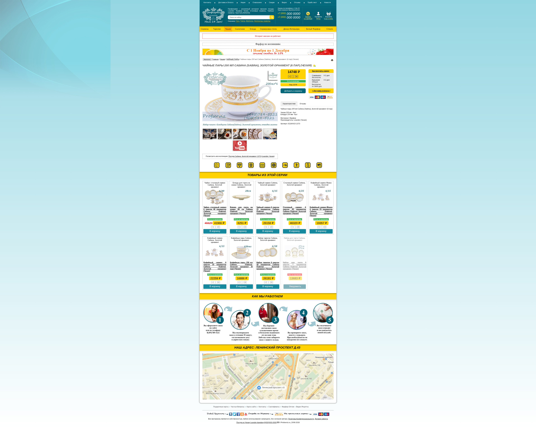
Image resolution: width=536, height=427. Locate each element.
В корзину (215, 231)
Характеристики (289, 104)
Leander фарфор (257, 423)
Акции (243, 2)
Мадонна (249, 21)
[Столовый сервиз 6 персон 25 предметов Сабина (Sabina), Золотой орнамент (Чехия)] (294, 204)
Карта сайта (251, 407)
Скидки (272, 2)
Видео (284, 2)
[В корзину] (328, 15)
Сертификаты (274, 407)
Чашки (222, 59)
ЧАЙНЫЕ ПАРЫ (232, 59)
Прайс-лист (312, 2)
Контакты (207, 2)
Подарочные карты (221, 407)
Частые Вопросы (237, 407)
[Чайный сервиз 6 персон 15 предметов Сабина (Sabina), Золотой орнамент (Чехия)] (267, 204)
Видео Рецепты (302, 407)
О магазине (257, 2)
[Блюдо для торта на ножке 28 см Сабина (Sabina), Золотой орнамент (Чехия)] (241, 204)
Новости (327, 2)
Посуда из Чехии (243, 423)
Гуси (237, 21)
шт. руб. (328, 19)
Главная (215, 59)
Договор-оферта (321, 419)
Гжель (242, 21)
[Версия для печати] (332, 61)
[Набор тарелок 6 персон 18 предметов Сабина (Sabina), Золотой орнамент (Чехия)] (267, 260)
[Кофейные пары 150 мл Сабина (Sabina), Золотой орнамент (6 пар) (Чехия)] (241, 260)
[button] (296, 76)
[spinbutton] (293, 76)
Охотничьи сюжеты (262, 21)
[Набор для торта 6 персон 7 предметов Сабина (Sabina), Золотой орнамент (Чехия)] (294, 260)
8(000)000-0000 (270, 423)
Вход (318, 19)
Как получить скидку (320, 71)
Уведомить (295, 286)
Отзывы (297, 2)
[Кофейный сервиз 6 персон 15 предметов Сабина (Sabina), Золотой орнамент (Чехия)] (214, 260)
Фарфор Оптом (288, 407)
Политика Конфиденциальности (301, 419)
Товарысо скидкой (308, 18)
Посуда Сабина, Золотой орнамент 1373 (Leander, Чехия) (251, 156)
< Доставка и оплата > (321, 91)
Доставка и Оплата (225, 2)
